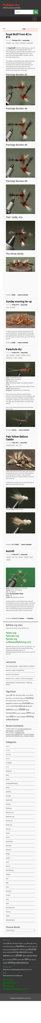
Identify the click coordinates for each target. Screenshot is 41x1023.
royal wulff (30, 43)
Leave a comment (23, 295)
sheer (28, 355)
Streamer (8, 891)
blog (7, 775)
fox (11, 698)
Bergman (8, 771)
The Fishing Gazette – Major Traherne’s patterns (20, 666)
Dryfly (13, 295)
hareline (12, 355)
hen (7, 700)
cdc (17, 445)
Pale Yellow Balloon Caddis (17, 438)
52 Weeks (9, 763)
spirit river (9, 358)
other (7, 862)
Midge (8, 854)
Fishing (8, 804)
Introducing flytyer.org (24, 729)
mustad (26, 557)
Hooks (8, 833)
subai (15, 358)
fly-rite (21, 557)
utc (15, 716)
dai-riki (15, 695)
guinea (23, 698)
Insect (8, 837)
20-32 (8, 759)
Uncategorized (10, 907)
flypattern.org (10, 816)
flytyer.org (11, 632)
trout (33, 713)
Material (8, 850)
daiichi (20, 695)
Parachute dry (14, 349)
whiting (20, 358)
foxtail (14, 698)
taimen (18, 713)
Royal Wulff (11, 48)
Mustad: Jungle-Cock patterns (15, 670)
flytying (8, 829)
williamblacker (12, 719)
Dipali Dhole (28, 998)
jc (12, 700)
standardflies (11, 713)
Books (8, 779)
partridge (22, 43)
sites (7, 887)
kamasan (21, 700)
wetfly (8, 916)
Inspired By (9, 841)
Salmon (8, 874)
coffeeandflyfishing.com (18, 642)
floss (31, 695)
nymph (8, 858)
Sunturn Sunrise (29, 734)
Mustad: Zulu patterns (12, 674)
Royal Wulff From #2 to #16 (18, 36)
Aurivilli (10, 551)
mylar (32, 703)
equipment (9, 800)
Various (14, 430)
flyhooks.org (12, 635)
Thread (8, 895)
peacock (21, 706)
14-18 (13, 618)
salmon (9, 709)
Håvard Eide (26, 40)
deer (23, 695)
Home (23, 29)
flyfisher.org (11, 5)
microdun (12, 307)
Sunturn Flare (19, 731)
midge (20, 703)
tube (7, 717)
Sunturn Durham (29, 736)
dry (13, 43)
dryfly (17, 43)
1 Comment (29, 618)
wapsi (23, 716)
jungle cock (16, 700)
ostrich (8, 706)
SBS (7, 883)
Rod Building (10, 870)
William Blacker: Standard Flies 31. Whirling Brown (19, 683)
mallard (23, 355)
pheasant (29, 706)
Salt (7, 879)
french (18, 698)
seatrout (15, 710)
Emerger (8, 796)
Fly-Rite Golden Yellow (16, 594)
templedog (23, 713)
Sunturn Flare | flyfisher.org (14, 734)
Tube (7, 903)
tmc (29, 712)
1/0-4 (7, 746)
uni (11, 716)
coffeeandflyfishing (12, 783)
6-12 (13, 544)
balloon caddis (10, 445)
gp (21, 698)
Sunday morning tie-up (19, 301)
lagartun (9, 703)
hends (10, 700)
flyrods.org (11, 638)
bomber (9, 43)
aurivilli (8, 557)
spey (27, 709)
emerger (28, 695)
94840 (7, 695)
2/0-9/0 (8, 754)
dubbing (8, 792)
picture (8, 866)
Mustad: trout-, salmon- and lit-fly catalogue (19, 678)
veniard (18, 717)
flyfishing (9, 808)
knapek (18, 355)
